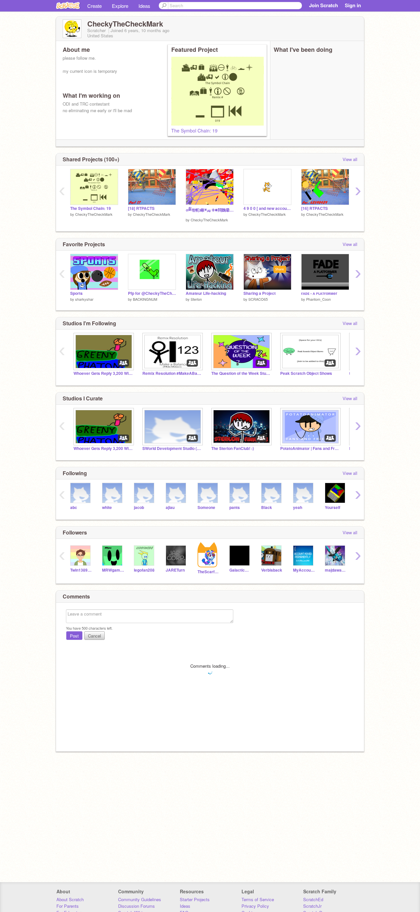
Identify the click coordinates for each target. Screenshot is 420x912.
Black (266, 507)
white (107, 507)
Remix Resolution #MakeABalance (171, 373)
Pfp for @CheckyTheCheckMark (152, 293)
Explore (120, 5)
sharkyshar (84, 299)
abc (73, 507)
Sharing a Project (259, 293)
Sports (76, 293)
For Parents (67, 906)
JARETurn (175, 570)
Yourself (332, 507)
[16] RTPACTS (314, 208)
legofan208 (144, 570)
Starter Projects (195, 899)
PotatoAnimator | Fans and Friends (309, 448)
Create (94, 5)
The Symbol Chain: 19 (194, 130)
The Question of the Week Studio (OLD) (240, 373)
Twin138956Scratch (81, 570)
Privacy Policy (255, 906)
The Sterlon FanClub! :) (232, 448)
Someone (206, 507)
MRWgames (113, 570)
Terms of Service (258, 899)
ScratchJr (312, 906)
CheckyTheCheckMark (94, 214)
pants (234, 507)
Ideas (144, 5)
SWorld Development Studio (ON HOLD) (171, 448)
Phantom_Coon (318, 299)
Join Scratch (323, 5)
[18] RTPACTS (141, 208)
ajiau (170, 507)
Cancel (94, 636)
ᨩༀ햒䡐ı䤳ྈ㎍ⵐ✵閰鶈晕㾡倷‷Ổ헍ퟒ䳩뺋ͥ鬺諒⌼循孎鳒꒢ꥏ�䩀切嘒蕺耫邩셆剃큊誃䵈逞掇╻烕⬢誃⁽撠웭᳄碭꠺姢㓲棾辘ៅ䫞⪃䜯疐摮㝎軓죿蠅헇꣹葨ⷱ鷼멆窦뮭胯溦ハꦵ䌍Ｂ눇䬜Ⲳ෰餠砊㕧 (210, 210)
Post (74, 636)
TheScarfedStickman (209, 572)
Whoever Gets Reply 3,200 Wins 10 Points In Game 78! (103, 373)
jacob (139, 507)
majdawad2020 (336, 570)
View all (350, 159)
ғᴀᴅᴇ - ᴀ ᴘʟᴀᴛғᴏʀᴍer (319, 293)
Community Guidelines (139, 899)
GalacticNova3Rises (240, 570)
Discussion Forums (136, 906)
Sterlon (196, 299)
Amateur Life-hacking (206, 293)
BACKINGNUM (145, 299)
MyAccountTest (304, 570)
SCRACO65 (258, 299)
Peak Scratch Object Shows (306, 373)
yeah (297, 507)
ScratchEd (313, 899)
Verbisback (271, 570)
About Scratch (70, 899)
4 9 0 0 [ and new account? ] (267, 208)
